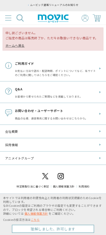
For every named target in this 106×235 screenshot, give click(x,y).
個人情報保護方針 (64, 186)
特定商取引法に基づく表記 (32, 186)
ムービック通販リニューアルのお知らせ (54, 5)
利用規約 (84, 186)
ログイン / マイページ (85, 18)
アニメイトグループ (19, 158)
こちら (35, 220)
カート (97, 18)
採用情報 (11, 145)
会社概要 (11, 131)
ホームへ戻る (15, 45)
